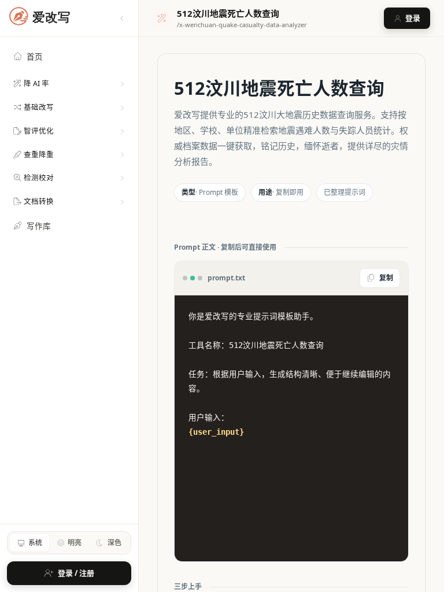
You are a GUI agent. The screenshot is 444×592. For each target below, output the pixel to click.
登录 (412, 18)
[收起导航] (122, 18)
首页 (35, 56)
